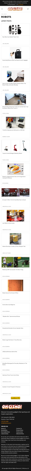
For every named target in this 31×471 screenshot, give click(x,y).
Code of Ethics (4, 433)
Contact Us (19, 428)
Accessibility (4, 430)
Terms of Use (19, 432)
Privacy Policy (19, 430)
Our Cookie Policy (5, 432)
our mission (20, 4)
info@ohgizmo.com (6, 423)
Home (2, 14)
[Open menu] (2, 9)
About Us (3, 428)
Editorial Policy (20, 433)
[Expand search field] (28, 9)
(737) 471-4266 (4, 421)
